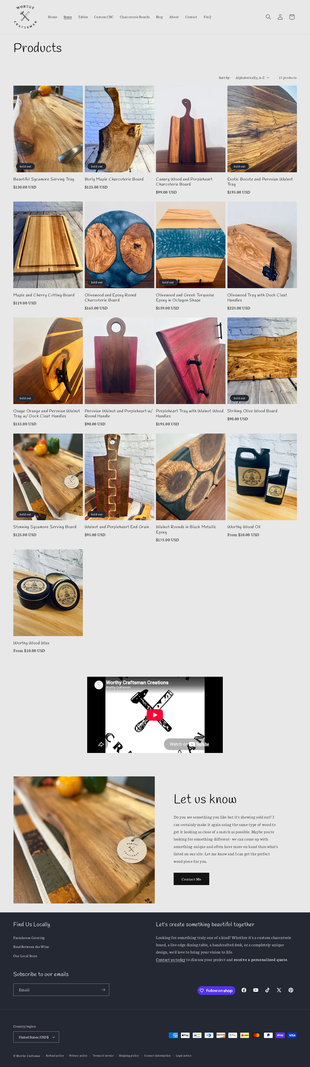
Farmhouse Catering (29, 937)
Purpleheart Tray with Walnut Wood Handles (190, 414)
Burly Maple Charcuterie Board (114, 179)
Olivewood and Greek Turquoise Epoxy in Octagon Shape (185, 298)
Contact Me (191, 878)
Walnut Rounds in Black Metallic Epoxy (186, 530)
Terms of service (103, 1055)
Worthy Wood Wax (31, 643)
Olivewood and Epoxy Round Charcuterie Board (111, 298)
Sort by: (224, 77)
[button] (268, 17)
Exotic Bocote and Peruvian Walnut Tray (260, 182)
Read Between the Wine (31, 946)
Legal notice (183, 1055)
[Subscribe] (103, 990)
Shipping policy (129, 1055)
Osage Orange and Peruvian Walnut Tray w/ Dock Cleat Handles (46, 414)
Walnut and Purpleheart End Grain (117, 527)
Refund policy (55, 1055)
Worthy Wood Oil (244, 527)
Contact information (157, 1055)
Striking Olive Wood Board (252, 411)
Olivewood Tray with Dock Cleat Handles (257, 298)
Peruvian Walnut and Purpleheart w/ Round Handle (119, 414)
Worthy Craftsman (28, 1056)
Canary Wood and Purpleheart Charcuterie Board (184, 182)
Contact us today (171, 959)
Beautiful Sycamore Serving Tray (43, 179)
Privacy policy (78, 1055)
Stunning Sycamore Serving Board (45, 527)
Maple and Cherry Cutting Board (43, 295)
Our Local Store (25, 955)
